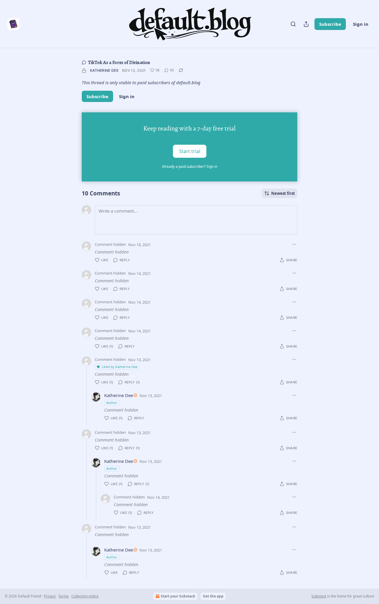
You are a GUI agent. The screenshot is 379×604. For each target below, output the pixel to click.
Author (111, 402)
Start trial (189, 151)
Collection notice (85, 596)
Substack (318, 596)
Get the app (213, 596)
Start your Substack (178, 596)
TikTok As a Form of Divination (119, 62)
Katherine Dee (104, 70)
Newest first (283, 193)
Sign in (360, 24)
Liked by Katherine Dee (119, 366)
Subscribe (330, 24)
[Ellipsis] (294, 244)
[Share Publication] (306, 24)
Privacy (50, 596)
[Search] (293, 24)
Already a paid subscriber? (189, 166)
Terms (63, 596)
